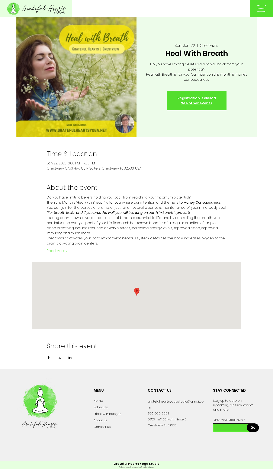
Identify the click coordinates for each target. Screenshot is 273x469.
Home (98, 401)
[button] (261, 8)
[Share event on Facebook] (49, 357)
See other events (196, 103)
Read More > (57, 251)
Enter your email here (228, 419)
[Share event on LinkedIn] (70, 357)
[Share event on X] (59, 357)
